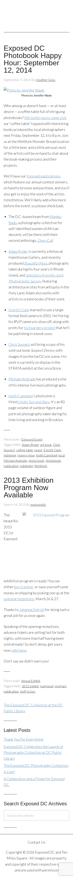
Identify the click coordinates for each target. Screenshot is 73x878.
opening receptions (19, 599)
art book (46, 445)
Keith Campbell (21, 396)
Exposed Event (31, 439)
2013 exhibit (30, 686)
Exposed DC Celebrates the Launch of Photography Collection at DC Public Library (33, 752)
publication (11, 466)
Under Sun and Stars (33, 402)
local (61, 455)
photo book (36, 460)
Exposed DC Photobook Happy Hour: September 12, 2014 (33, 59)
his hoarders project (39, 327)
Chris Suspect (19, 344)
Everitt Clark (19, 310)
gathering (10, 455)
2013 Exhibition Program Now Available (29, 487)
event (38, 450)
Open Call (45, 240)
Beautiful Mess (35, 263)
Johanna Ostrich (31, 609)
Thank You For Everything (23, 739)
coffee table (24, 450)
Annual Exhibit (30, 681)
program (60, 686)
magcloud (46, 686)
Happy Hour (26, 455)
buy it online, (24, 587)
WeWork (40, 466)
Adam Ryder (18, 251)
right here (18, 650)
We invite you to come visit (45, 117)
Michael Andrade (22, 379)
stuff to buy (27, 691)
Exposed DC (36, 14)
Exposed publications (43, 176)
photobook (53, 460)
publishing (26, 466)
